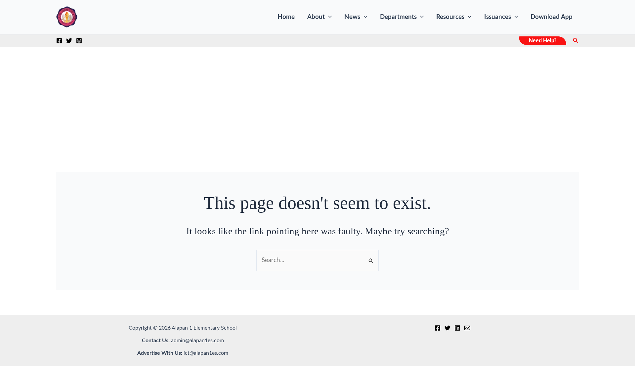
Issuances (497, 17)
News (352, 17)
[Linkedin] (457, 328)
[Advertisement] (317, 97)
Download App (551, 17)
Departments (398, 17)
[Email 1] (467, 328)
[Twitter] (69, 41)
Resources (450, 17)
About (316, 17)
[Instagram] (79, 41)
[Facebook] (59, 41)
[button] (328, 17)
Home (286, 17)
